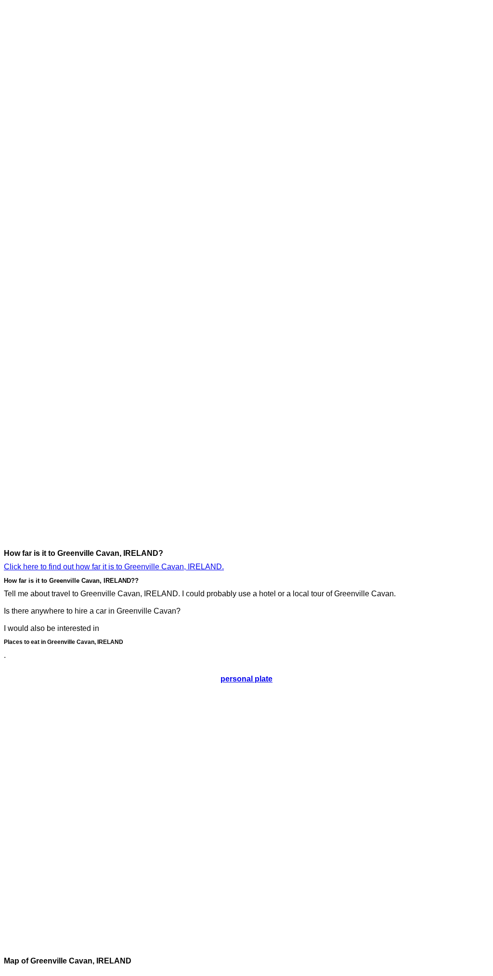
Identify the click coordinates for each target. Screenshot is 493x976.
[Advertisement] (42, 148)
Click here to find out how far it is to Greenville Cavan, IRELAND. (114, 567)
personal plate (246, 679)
